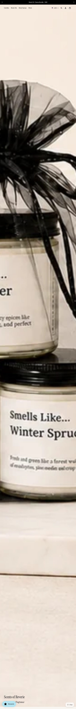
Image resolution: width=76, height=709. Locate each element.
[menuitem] (30, 8)
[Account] (65, 8)
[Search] (61, 8)
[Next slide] (74, 2)
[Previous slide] (2, 2)
